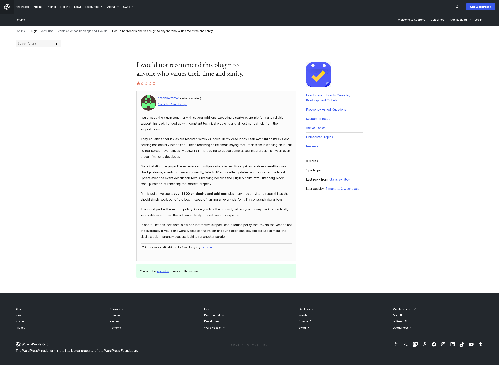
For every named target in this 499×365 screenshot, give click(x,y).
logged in (163, 271)
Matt (397, 315)
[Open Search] (456, 7)
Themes (115, 315)
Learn (207, 309)
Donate (305, 321)
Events (303, 315)
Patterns (115, 327)
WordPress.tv (214, 327)
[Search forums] (57, 43)
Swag (304, 327)
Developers (211, 321)
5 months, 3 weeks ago (172, 104)
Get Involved (307, 309)
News (19, 315)
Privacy (20, 327)
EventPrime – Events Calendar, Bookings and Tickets (73, 31)
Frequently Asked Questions (326, 109)
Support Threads (318, 119)
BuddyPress (402, 327)
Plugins (114, 321)
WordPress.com (405, 309)
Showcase (116, 309)
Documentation (214, 315)
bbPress (400, 321)
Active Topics (316, 128)
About (19, 309)
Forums (20, 19)
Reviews (312, 146)
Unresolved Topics (319, 137)
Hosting (21, 321)
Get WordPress (480, 6)
